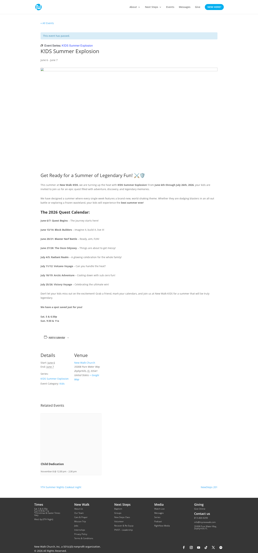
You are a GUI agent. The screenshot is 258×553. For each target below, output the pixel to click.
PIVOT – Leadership (123, 529)
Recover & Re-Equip (123, 525)
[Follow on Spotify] (221, 548)
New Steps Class (122, 517)
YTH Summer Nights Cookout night (61, 487)
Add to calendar (57, 337)
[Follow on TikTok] (206, 548)
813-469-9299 (201, 517)
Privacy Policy (80, 534)
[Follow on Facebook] (184, 548)
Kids (62, 383)
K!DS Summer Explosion (55, 378)
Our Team (79, 513)
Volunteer (119, 521)
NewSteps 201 (209, 487)
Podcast (158, 521)
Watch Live (159, 508)
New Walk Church (84, 362)
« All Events (47, 23)
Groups (117, 513)
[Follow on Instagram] (191, 548)
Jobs (76, 525)
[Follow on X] (213, 548)
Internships (79, 529)
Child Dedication (52, 464)
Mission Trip (80, 521)
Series (157, 517)
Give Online (199, 508)
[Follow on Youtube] (199, 548)
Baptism (118, 508)
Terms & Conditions (83, 538)
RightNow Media (162, 525)
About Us (78, 508)
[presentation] (71, 436)
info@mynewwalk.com (205, 522)
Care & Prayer (81, 517)
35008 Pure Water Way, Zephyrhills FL (205, 527)
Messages (159, 513)
